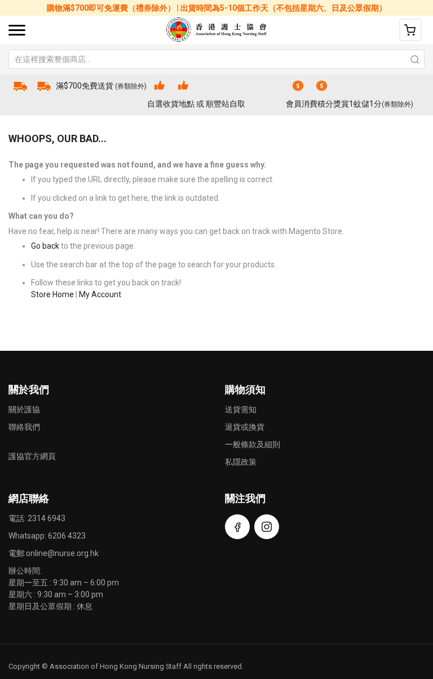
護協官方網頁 (32, 456)
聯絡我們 (24, 426)
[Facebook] (237, 526)
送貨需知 (241, 409)
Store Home (52, 294)
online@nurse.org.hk (62, 553)
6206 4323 (67, 535)
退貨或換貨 (244, 426)
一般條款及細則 (252, 444)
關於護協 (24, 409)
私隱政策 (241, 461)
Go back (45, 245)
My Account (100, 294)
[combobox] (216, 59)
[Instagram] (266, 526)
